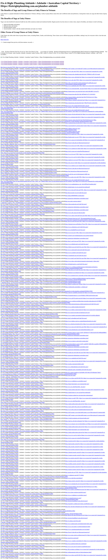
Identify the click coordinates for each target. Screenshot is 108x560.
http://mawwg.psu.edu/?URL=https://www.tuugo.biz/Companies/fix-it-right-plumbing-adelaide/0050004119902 (28, 67)
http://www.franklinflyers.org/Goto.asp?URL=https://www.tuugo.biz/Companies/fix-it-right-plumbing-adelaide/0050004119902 (43, 230)
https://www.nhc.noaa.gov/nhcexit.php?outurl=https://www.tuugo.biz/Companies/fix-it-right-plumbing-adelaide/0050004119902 (43, 213)
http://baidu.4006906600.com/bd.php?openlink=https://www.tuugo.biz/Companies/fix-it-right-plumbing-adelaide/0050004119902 (42, 196)
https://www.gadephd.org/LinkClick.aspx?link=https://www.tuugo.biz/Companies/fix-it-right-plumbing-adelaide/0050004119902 (43, 359)
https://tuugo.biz (5, 39)
